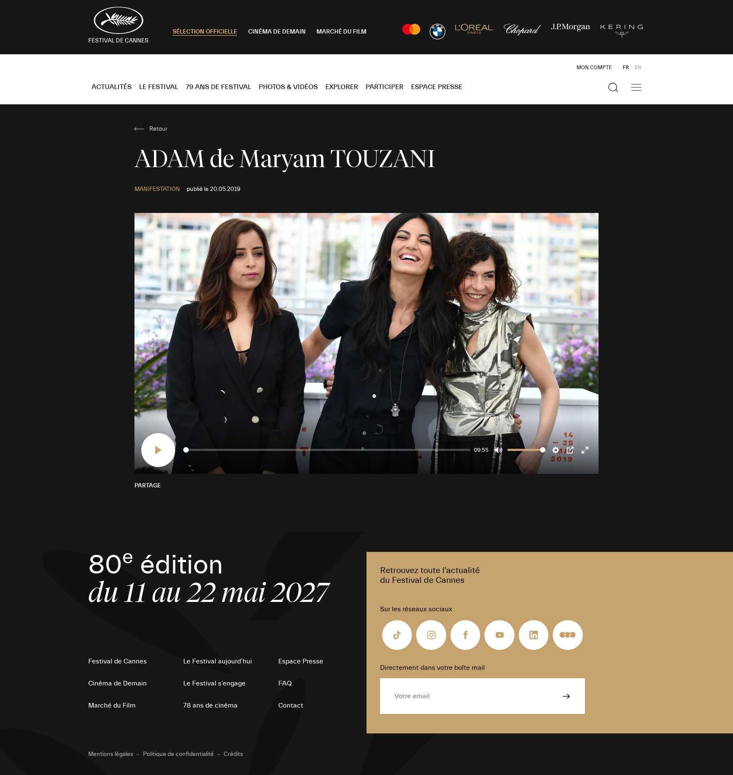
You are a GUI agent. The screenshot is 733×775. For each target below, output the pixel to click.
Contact (290, 705)
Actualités (111, 87)
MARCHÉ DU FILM (341, 31)
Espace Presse (436, 87)
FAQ (285, 683)
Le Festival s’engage (214, 683)
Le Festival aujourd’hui (217, 661)
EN (638, 67)
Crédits (233, 754)
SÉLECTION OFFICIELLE (205, 31)
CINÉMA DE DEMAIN (277, 31)
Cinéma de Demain (117, 683)
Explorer (341, 87)
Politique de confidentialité (178, 754)
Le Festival (158, 87)
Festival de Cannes (117, 661)
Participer (384, 87)
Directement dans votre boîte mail (432, 667)
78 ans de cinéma (210, 705)
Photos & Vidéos (288, 87)
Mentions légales (110, 754)
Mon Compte (594, 67)
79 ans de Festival (218, 87)
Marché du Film (112, 705)
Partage (147, 485)
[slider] (326, 450)
